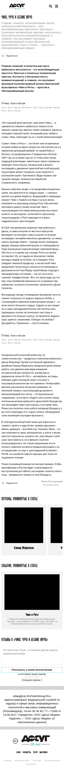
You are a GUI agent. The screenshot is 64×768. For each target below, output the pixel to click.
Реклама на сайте (21, 761)
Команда (7, 761)
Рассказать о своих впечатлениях (32, 670)
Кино (19, 752)
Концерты (27, 752)
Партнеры (37, 761)
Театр (35, 752)
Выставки (43, 752)
